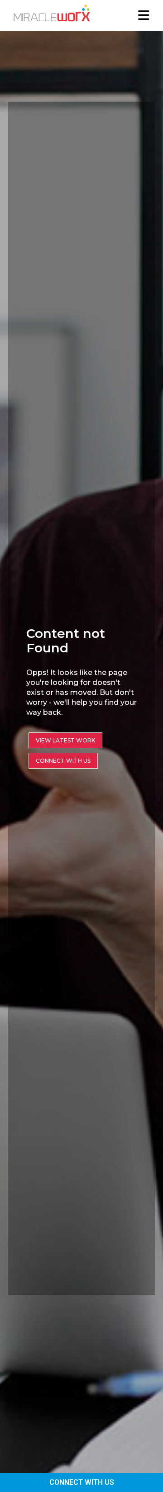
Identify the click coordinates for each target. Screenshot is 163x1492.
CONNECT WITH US (81, 1482)
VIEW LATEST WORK (65, 740)
